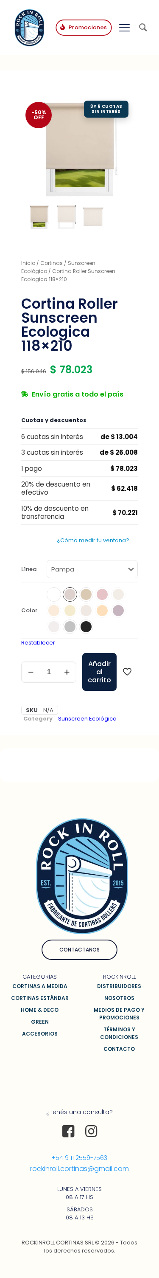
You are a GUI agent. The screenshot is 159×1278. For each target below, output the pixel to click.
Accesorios (40, 1033)
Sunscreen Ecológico (87, 719)
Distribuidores (119, 986)
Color (29, 610)
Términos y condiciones (119, 1033)
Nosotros (119, 998)
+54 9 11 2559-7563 (79, 1158)
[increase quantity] (66, 672)
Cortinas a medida (39, 986)
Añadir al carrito (99, 672)
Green (40, 1021)
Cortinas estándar (40, 998)
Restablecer (38, 643)
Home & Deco (40, 1009)
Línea (28, 569)
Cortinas (51, 263)
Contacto (119, 1049)
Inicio (28, 263)
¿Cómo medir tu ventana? (93, 540)
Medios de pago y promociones (119, 1013)
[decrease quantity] (30, 672)
